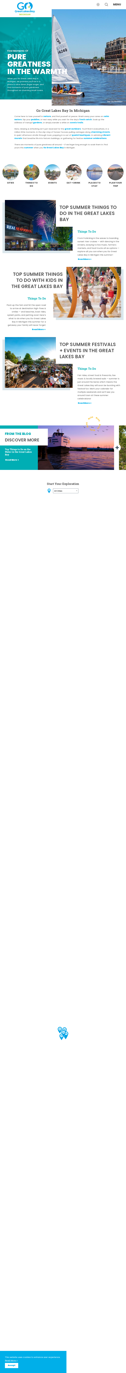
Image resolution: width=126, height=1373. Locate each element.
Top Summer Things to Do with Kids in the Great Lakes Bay (37, 281)
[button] (60, 1030)
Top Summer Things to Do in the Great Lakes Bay (88, 214)
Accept (11, 1365)
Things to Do (31, 184)
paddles (35, 119)
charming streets (100, 132)
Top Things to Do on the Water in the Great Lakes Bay (18, 452)
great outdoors (73, 129)
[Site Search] (106, 4)
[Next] (117, 447)
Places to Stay (94, 184)
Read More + (11, 1360)
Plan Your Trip (115, 184)
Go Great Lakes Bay (53, 147)
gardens (37, 122)
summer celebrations (95, 138)
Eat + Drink (73, 183)
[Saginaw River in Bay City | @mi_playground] (82, 447)
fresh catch (85, 119)
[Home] (26, 8)
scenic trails (76, 122)
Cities (10, 183)
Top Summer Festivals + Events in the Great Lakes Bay (88, 351)
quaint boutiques (81, 135)
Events (52, 183)
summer (28, 147)
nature (47, 116)
